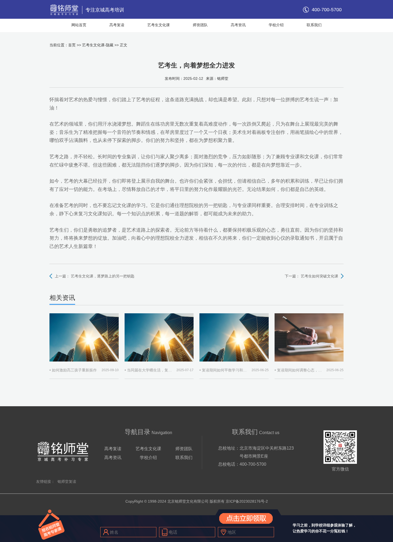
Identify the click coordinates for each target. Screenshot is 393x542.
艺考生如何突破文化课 (319, 276)
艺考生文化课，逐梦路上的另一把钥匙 (102, 276)
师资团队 (200, 25)
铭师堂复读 (66, 481)
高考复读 (116, 25)
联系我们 (314, 25)
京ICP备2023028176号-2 (247, 501)
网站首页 (78, 25)
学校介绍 (276, 25)
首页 (72, 45)
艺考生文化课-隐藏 (97, 45)
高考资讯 (238, 25)
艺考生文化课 (158, 25)
